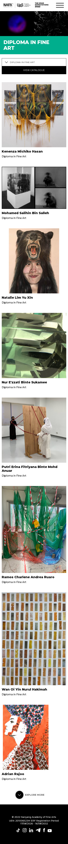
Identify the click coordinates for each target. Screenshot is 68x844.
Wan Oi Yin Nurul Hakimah (24, 689)
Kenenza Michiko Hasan (22, 151)
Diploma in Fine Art (14, 156)
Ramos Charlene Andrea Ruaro (28, 577)
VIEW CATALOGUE (34, 70)
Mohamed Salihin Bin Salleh (25, 213)
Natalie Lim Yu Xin (17, 297)
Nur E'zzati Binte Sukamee (24, 382)
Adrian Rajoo (13, 774)
